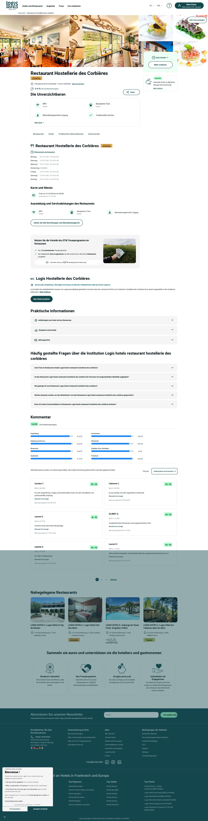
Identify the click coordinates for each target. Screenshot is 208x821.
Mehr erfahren (160, 64)
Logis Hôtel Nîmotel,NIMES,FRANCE (157, 796)
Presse (107, 756)
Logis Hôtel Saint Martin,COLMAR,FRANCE (160, 800)
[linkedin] (119, 762)
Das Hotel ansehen (41, 299)
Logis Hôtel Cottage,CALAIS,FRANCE (158, 803)
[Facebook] (107, 762)
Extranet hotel (110, 737)
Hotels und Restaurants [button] (32, 6)
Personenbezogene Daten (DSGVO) (155, 737)
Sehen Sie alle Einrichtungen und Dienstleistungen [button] (57, 222)
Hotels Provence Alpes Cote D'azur (81, 790)
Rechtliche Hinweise (149, 733)
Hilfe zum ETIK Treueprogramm (79, 741)
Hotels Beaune (111, 797)
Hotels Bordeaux (112, 804)
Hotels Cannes (111, 801)
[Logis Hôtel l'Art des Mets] (85, 610)
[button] (5, 817)
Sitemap (145, 752)
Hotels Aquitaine (74, 793)
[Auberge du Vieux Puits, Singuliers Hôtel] (123, 608)
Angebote (50, 6)
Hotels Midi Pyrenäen (76, 797)
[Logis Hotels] (12, 5)
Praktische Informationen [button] (71, 133)
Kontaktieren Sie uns (75, 744)
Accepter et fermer (40, 809)
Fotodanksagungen (149, 756)
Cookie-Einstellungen (150, 741)
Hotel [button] (51, 133)
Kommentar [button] (94, 133)
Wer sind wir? (110, 733)
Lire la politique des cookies (14, 801)
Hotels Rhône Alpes (75, 786)
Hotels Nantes (111, 786)
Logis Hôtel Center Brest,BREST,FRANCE (159, 792)
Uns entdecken (74, 6)
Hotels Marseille (112, 790)
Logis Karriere (110, 752)
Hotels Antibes (111, 793)
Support (145, 748)
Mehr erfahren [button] (45, 292)
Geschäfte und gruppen (114, 748)
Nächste (111, 579)
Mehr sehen (38, 123)
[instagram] (113, 762)
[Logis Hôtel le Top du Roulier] (48, 610)
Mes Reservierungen (75, 733)
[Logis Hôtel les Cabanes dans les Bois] (160, 610)
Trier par (146, 471)
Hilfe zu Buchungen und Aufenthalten (82, 737)
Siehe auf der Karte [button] (78, 84)
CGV (143, 744)
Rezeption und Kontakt (47, 330)
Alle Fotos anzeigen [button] (197, 20)
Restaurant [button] (38, 133)
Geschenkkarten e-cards (114, 744)
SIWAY (126, 818)
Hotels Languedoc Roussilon (79, 804)
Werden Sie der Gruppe (113, 741)
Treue (61, 6)
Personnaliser (15, 809)
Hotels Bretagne (74, 801)
